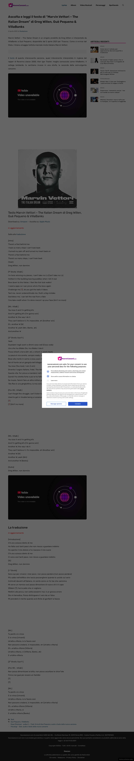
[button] (67, 380)
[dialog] (67, 380)
